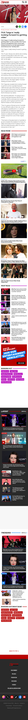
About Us (17, 703)
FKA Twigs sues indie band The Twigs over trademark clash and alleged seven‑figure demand (18, 155)
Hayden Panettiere (7, 374)
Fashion (14, 677)
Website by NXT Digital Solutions (14, 708)
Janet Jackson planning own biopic (19, 316)
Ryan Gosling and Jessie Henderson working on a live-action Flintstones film (13, 447)
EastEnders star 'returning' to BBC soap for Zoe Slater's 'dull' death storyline (18, 473)
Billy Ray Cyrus (18, 374)
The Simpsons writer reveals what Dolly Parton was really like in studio (18, 489)
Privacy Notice (9, 705)
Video (14, 684)
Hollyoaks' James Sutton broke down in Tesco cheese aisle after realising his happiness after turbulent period (19, 311)
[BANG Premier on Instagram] (3, 697)
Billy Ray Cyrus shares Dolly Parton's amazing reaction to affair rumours (18, 290)
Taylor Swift (13, 371)
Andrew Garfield (6, 376)
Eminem (4, 379)
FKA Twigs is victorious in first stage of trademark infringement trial (18, 135)
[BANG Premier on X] (7, 697)
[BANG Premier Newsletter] (24, 697)
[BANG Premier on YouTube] (11, 697)
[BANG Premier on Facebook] (20, 697)
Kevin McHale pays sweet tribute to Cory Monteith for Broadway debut (18, 339)
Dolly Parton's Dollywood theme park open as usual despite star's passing (18, 303)
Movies (14, 681)
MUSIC (14, 674)
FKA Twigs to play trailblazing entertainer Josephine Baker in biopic (18, 142)
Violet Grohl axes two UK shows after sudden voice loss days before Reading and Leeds (18, 297)
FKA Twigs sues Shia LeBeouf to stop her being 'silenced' (18, 149)
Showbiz (14, 670)
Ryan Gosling (20, 379)
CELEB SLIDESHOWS (14, 688)
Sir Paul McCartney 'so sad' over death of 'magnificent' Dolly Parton (19, 324)
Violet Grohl (11, 379)
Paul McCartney (17, 376)
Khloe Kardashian (6, 382)
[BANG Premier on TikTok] (16, 697)
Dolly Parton (5, 371)
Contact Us (22, 703)
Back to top (13, 651)
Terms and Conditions (17, 705)
